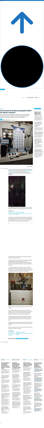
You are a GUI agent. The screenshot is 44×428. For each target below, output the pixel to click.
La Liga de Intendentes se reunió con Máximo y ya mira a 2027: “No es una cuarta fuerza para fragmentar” (38, 124)
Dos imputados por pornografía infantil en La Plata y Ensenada (24, 334)
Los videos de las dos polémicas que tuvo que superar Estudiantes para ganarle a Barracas (38, 365)
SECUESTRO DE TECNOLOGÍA (20, 332)
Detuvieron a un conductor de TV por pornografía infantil (24, 214)
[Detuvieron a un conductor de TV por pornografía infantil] (12, 213)
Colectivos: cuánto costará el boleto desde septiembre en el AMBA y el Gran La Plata (38, 133)
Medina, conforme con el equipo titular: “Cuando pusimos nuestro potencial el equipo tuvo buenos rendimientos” (38, 385)
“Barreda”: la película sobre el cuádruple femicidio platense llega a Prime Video (38, 150)
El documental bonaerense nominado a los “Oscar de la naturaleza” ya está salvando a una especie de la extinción (5, 395)
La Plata (13, 170)
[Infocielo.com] (8, 418)
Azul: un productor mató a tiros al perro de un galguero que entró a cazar (16, 385)
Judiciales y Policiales (4, 107)
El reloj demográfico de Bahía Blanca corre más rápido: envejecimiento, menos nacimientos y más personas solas (38, 141)
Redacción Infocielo (6, 120)
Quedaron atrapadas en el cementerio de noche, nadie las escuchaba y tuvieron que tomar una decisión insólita (5, 365)
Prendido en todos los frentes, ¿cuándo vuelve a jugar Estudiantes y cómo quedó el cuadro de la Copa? (38, 405)
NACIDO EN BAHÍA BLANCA (20, 212)
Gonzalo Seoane (36, 115)
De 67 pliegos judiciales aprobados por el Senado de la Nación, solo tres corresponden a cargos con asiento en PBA (16, 365)
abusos (9, 171)
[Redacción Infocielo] (1, 120)
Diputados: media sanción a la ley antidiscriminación (37, 113)
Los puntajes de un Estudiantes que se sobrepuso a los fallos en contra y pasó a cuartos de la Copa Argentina (38, 395)
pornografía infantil (26, 170)
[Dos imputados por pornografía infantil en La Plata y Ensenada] (12, 333)
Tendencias (3, 359)
